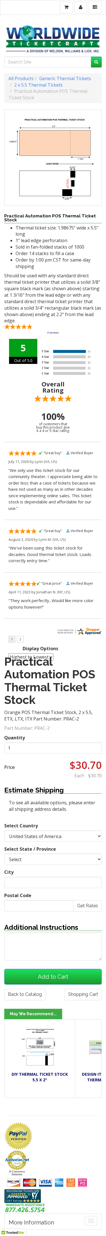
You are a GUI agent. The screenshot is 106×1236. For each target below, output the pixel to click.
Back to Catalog (25, 994)
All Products (21, 78)
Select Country (21, 826)
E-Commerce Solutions (17, 1173)
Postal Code (17, 895)
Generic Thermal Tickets (65, 78)
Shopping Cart (83, 994)
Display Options (40, 648)
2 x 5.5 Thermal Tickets (38, 85)
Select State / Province (30, 849)
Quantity (14, 738)
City (9, 872)
